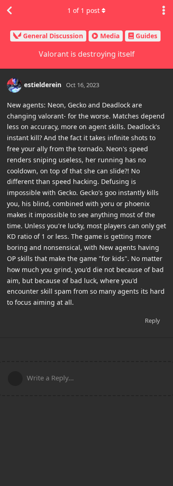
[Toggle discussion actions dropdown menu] (164, 10)
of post (83, 10)
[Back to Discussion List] (9, 10)
